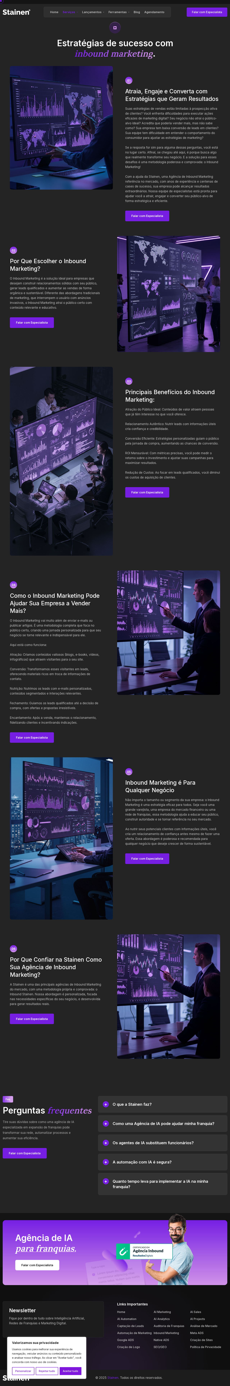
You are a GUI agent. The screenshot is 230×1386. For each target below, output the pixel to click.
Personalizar (23, 1371)
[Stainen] (16, 11)
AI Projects (197, 1319)
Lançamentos (92, 12)
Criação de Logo (128, 1347)
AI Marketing (162, 1312)
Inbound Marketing (166, 1333)
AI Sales (195, 1312)
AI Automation (126, 1319)
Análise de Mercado (203, 1326)
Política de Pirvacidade (205, 1347)
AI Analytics (162, 1319)
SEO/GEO (160, 1347)
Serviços (69, 12)
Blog (137, 12)
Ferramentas (118, 12)
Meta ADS (197, 1333)
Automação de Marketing (134, 1333)
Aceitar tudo (70, 1371)
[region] (46, 1358)
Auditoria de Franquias (169, 1326)
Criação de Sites (201, 1340)
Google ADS (125, 1340)
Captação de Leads (130, 1326)
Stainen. (113, 1378)
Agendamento (154, 12)
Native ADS (161, 1340)
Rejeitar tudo (47, 1371)
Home (54, 12)
